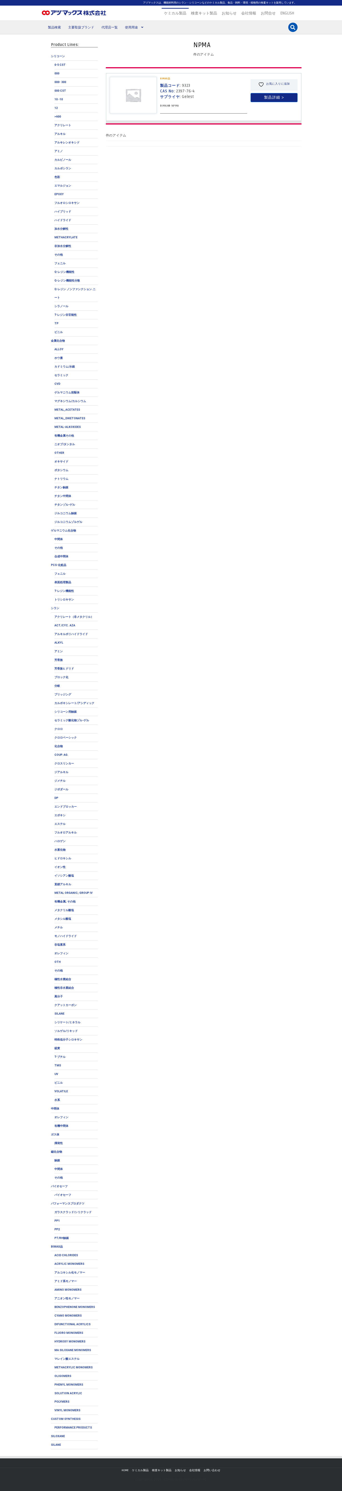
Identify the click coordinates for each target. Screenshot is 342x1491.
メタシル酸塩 (62, 918)
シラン (55, 608)
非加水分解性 (62, 246)
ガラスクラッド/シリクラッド (73, 1212)
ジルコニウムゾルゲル (68, 522)
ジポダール (61, 789)
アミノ (58, 151)
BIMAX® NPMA (169, 105)
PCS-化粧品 (58, 565)
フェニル (60, 263)
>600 (57, 116)
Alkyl (58, 642)
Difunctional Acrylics (72, 1324)
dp (56, 798)
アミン (58, 651)
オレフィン (61, 953)
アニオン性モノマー (67, 1298)
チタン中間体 (62, 496)
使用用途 (131, 27)
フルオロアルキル (65, 832)
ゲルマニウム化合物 (63, 530)
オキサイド (61, 461)
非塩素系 (60, 944)
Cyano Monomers (68, 1315)
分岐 (57, 685)
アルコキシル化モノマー (69, 1272)
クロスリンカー (64, 763)
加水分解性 (61, 228)
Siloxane (58, 1436)
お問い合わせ (212, 1470)
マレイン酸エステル (67, 1358)
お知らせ (229, 13)
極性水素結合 (62, 979)
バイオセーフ (59, 1186)
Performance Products (73, 1427)
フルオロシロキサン (67, 203)
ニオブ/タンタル (64, 444)
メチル (58, 927)
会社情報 (248, 13)
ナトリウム (61, 478)
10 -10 (58, 99)
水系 (57, 1100)
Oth (57, 962)
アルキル (60, 133)
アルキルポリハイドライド (71, 634)
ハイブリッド (62, 211)
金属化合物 (58, 340)
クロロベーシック (65, 737)
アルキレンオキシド (67, 142)
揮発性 (58, 1143)
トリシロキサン (64, 599)
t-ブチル (60, 1056)
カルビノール (62, 159)
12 (56, 108)
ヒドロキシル (62, 858)
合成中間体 (61, 556)
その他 (58, 254)
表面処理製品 (62, 582)
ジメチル (60, 780)
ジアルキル (61, 772)
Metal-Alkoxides (67, 427)
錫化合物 (56, 1151)
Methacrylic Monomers (73, 1367)
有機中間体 (61, 1125)
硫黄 (57, 1048)
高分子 (58, 996)
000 (56, 73)
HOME (125, 1470)
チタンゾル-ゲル (64, 504)
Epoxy (59, 194)
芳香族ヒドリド (64, 668)
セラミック (61, 375)
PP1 (57, 1220)
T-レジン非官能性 (65, 314)
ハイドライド (62, 220)
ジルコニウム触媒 (65, 513)
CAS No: (177, 91)
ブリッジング (62, 694)
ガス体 (55, 1134)
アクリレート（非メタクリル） (74, 616)
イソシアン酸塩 (64, 875)
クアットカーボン (65, 1005)
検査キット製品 (204, 13)
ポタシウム (61, 470)
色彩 (57, 177)
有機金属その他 (64, 435)
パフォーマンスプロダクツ (67, 1203)
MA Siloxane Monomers (72, 1350)
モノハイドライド (65, 936)
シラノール (61, 306)
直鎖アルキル (62, 884)
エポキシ (60, 815)
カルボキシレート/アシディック (74, 703)
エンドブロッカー (65, 806)
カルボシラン (62, 168)
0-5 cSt (60, 64)
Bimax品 (57, 1246)
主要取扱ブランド (81, 27)
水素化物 (60, 849)
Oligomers (62, 1376)
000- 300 (60, 82)
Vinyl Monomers (67, 1410)
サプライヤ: (177, 96)
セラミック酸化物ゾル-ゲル (71, 720)
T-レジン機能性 (64, 591)
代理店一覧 (109, 27)
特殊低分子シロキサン (68, 1039)
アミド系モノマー (65, 1281)
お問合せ (268, 13)
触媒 (57, 1160)
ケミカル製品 (175, 13)
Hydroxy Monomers (69, 1341)
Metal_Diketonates (69, 418)
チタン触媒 (61, 487)
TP (56, 323)
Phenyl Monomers (68, 1384)
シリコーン (58, 56)
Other (59, 452)
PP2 (57, 1229)
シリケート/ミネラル (67, 1022)
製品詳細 (272, 97)
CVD (57, 383)
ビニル (58, 332)
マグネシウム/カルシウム (70, 401)
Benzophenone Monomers (74, 1307)
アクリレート (62, 125)
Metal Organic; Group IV (73, 893)
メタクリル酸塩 (64, 910)
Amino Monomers (67, 1289)
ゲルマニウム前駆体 (67, 392)
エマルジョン (62, 185)
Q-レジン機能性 (64, 272)
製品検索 (54, 27)
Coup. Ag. (61, 754)
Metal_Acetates (67, 409)
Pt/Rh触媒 (61, 1238)
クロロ (58, 729)
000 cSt (60, 90)
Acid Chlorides (66, 1255)
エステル (60, 823)
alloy (59, 349)
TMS (57, 1065)
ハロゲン (60, 841)
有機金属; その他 (65, 901)
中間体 (58, 539)
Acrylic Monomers (69, 1264)
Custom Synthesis (65, 1419)
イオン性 (60, 867)
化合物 (58, 746)
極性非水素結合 (64, 987)
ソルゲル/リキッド (66, 1031)
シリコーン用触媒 (65, 711)
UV (56, 1074)
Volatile (61, 1091)
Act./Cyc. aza (64, 625)
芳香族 (58, 660)
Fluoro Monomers (68, 1333)
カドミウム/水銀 (64, 366)
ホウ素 (58, 358)
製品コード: (175, 85)
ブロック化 (61, 677)
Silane (59, 1013)
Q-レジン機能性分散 (67, 280)
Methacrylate (65, 237)
